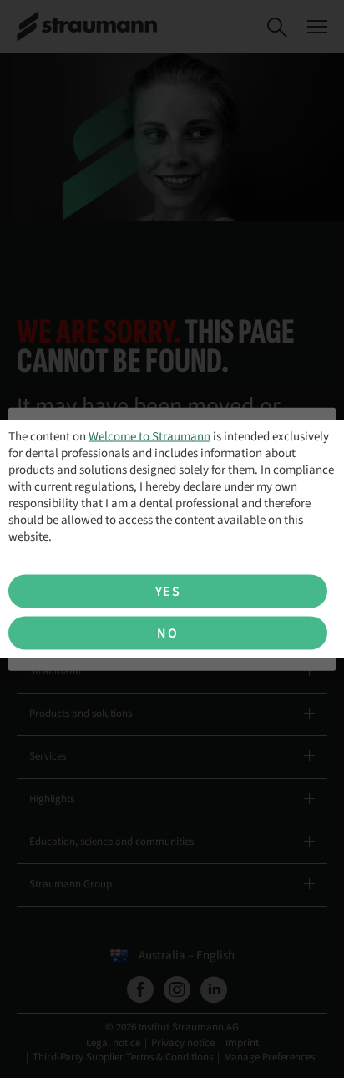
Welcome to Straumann (149, 436)
